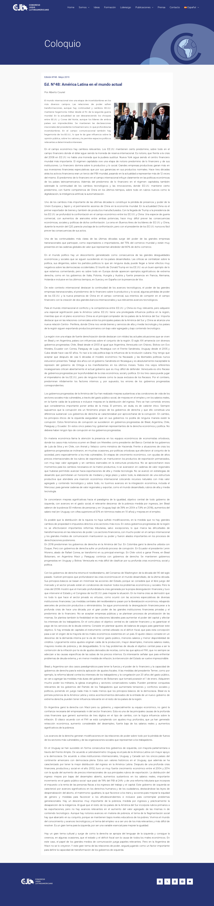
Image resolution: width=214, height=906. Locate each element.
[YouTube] (190, 882)
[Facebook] (182, 882)
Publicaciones (142, 7)
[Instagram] (160, 882)
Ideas (97, 7)
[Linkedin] (175, 882)
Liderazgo (125, 7)
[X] (167, 882)
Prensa (161, 7)
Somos (82, 7)
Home (70, 7)
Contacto (175, 7)
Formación (110, 7)
